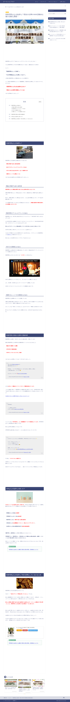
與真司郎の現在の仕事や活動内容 (18, 114)
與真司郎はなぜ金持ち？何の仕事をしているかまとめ (21, 118)
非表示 (40, 101)
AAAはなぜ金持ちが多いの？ (17, 116)
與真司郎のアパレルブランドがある (18, 108)
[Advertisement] (24, 53)
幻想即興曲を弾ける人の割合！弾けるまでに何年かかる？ (57, 22)
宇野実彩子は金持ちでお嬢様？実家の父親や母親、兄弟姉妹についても (23, 549)
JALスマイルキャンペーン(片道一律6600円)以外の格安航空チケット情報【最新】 (57, 27)
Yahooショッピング (33, 630)
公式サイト (9, 234)
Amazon (19, 630)
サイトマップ (43, 1)
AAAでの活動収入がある (16, 110)
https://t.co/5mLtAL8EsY (22, 373)
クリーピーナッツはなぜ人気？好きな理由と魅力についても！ (57, 39)
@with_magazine (15, 364)
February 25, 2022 (27, 452)
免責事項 (14, 700)
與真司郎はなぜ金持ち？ (16, 105)
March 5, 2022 (26, 376)
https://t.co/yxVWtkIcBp (19, 409)
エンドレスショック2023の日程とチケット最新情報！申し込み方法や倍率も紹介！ (58, 35)
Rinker (21, 628)
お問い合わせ (62, 1)
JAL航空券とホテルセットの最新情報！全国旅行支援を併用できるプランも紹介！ (58, 31)
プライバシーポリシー (53, 1)
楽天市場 (25, 630)
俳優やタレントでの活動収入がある (18, 111)
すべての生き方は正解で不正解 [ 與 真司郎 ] (25, 627)
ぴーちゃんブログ (9, 1)
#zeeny (18, 449)
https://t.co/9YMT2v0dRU (28, 449)
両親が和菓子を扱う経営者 (17, 107)
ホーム (36, 1)
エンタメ (7, 12)
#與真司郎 (21, 449)
